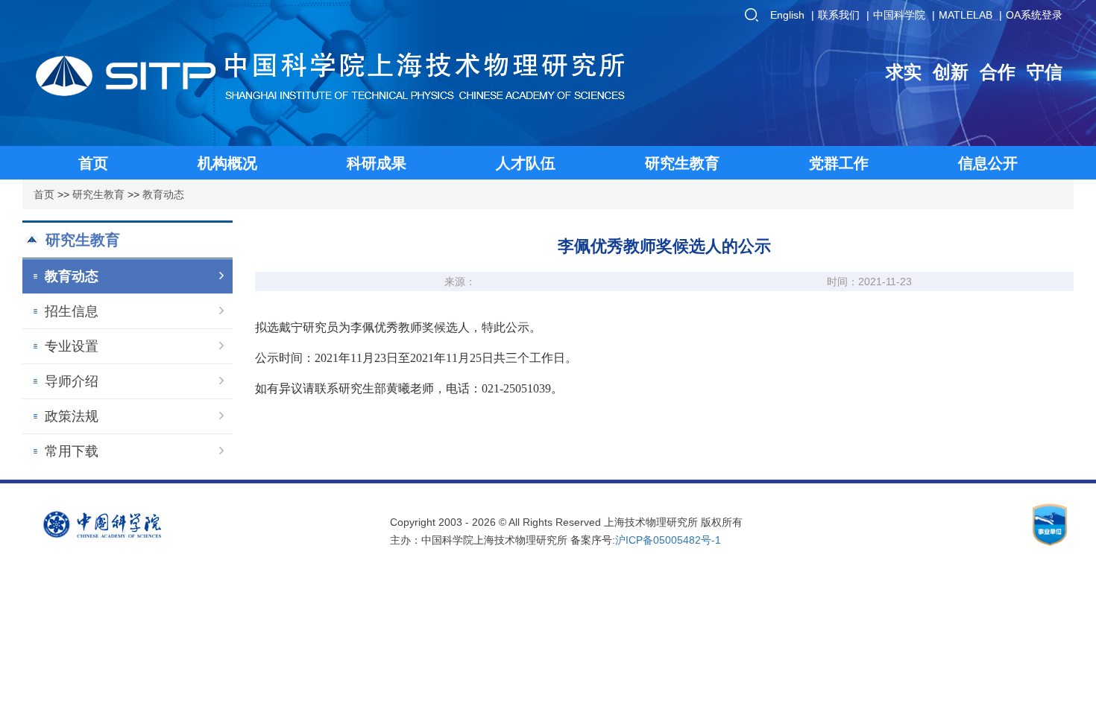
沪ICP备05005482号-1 (668, 540)
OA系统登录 (1034, 15)
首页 (44, 194)
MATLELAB (965, 15)
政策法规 (71, 416)
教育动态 (163, 194)
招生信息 (71, 311)
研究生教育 (98, 194)
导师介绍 (71, 381)
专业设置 (71, 346)
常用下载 (71, 451)
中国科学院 (899, 15)
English (787, 15)
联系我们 (839, 15)
